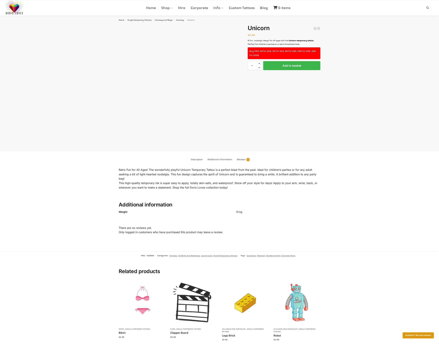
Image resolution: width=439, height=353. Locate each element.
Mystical (261, 255)
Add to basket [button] (142, 344)
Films (172, 329)
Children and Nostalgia (189, 255)
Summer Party (288, 255)
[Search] (429, 8)
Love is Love (206, 255)
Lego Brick (228, 335)
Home (121, 20)
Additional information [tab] (220, 159)
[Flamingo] (318, 28)
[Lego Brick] (245, 302)
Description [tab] (197, 159)
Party (121, 329)
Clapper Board (179, 332)
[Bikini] (142, 302)
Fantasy (180, 20)
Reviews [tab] (243, 159)
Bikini (122, 332)
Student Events (273, 255)
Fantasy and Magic (164, 20)
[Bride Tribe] (315, 28)
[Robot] (297, 302)
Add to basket (292, 65)
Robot (277, 335)
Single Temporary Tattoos (139, 20)
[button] (259, 63)
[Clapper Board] (193, 302)
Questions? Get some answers (418, 335)
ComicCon (251, 255)
